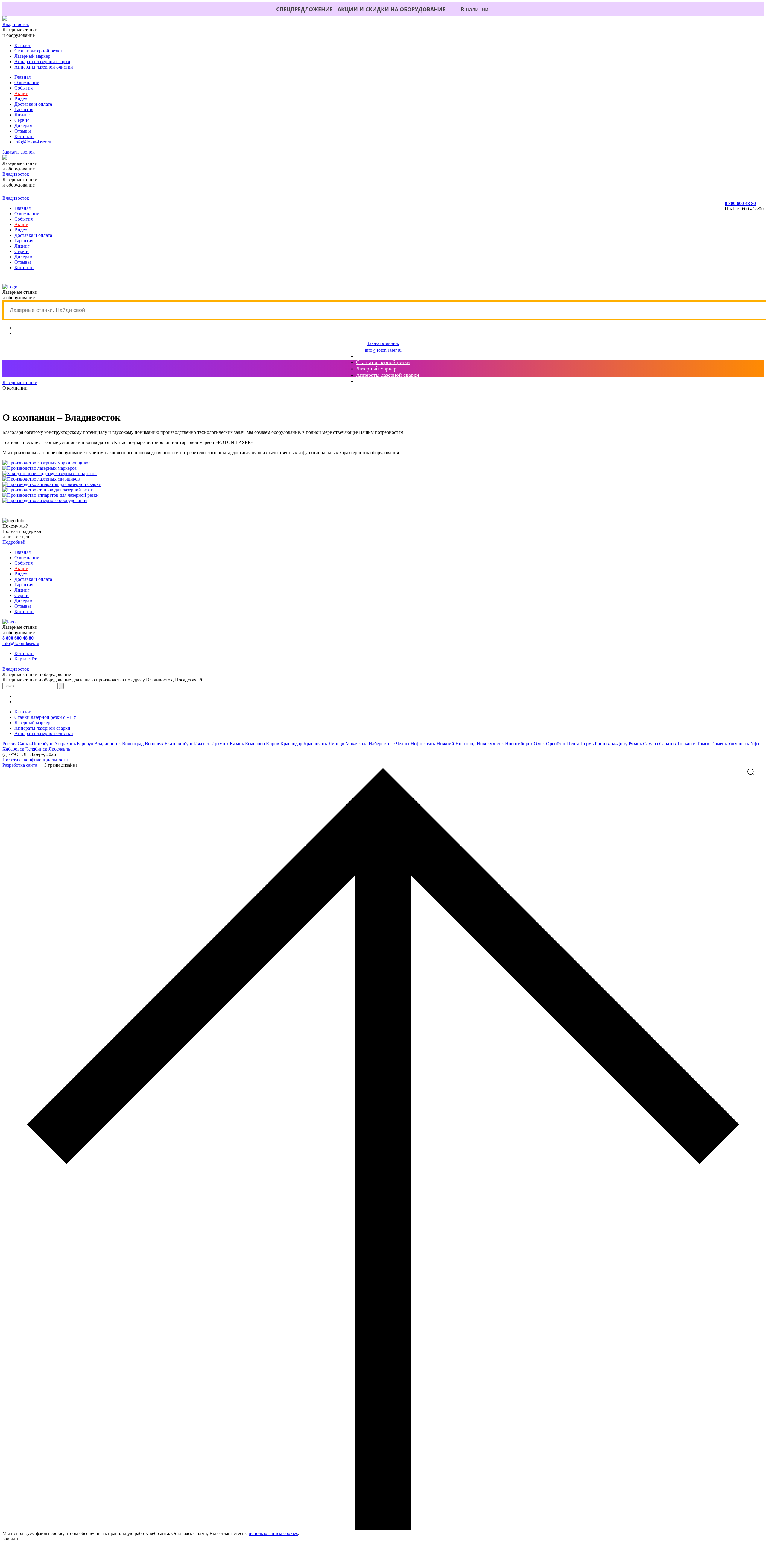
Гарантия (23, 109)
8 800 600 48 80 (740, 203)
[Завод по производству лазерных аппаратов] (49, 473)
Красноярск (315, 743)
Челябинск (36, 748)
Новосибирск (519, 743)
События (23, 87)
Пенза (573, 743)
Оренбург (556, 743)
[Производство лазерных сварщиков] (41, 478)
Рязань (635, 743)
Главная (22, 77)
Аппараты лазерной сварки (42, 61)
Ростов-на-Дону (611, 743)
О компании (26, 82)
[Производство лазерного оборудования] (44, 500)
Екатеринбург (179, 743)
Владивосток (15, 24)
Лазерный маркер (32, 56)
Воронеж (154, 743)
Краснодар (291, 743)
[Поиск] (756, 772)
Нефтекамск (423, 743)
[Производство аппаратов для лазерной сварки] (51, 484)
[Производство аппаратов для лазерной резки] (50, 495)
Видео (20, 98)
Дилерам (23, 125)
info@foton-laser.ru (32, 141)
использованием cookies (273, 1533)
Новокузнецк (490, 743)
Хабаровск (13, 748)
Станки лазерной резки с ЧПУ (45, 717)
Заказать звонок (18, 151)
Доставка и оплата (33, 104)
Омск (539, 743)
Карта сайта (26, 658)
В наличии (474, 9)
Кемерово (255, 743)
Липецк (336, 743)
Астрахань (65, 743)
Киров (272, 743)
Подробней (13, 542)
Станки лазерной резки (38, 50)
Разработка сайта (19, 765)
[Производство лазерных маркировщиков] (46, 462)
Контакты (24, 136)
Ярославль (59, 748)
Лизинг (22, 114)
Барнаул (85, 743)
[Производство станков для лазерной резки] (48, 489)
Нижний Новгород (456, 743)
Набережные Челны (389, 743)
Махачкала (356, 743)
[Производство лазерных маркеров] (39, 468)
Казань (237, 743)
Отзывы (22, 131)
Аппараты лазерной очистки (43, 66)
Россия (9, 743)
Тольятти (686, 743)
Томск (703, 743)
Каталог (22, 45)
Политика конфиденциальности (35, 759)
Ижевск (202, 743)
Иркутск (220, 743)
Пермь (587, 743)
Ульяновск (738, 743)
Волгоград (133, 743)
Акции (21, 93)
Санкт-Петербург (35, 743)
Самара (650, 743)
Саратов (667, 743)
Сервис (21, 120)
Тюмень (719, 743)
